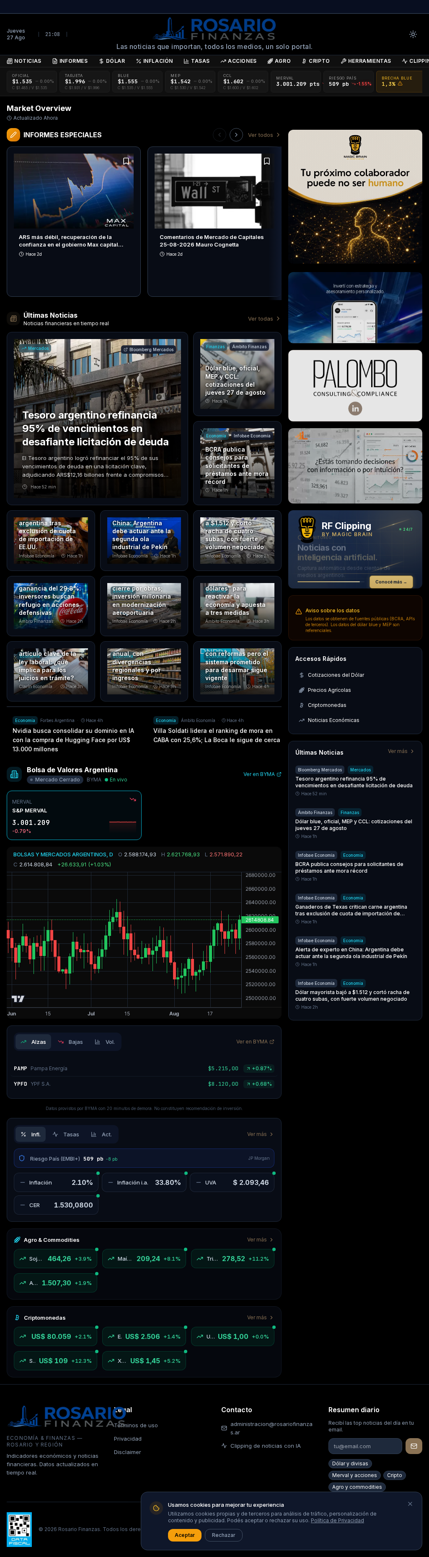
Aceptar (185, 1535)
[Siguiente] (236, 134)
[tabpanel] (144, 1076)
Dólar (115, 61)
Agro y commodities (357, 1487)
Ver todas (260, 318)
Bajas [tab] (76, 1041)
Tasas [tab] (71, 1134)
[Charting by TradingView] (18, 999)
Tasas (200, 61)
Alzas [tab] (38, 1041)
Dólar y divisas (350, 1463)
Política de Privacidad (337, 1520)
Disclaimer (127, 1452)
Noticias (27, 61)
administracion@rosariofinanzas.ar (271, 1428)
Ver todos (260, 134)
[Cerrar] (410, 1503)
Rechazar (223, 1535)
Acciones (242, 61)
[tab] (31, 1134)
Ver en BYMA (259, 774)
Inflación (158, 61)
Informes (73, 61)
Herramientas (369, 61)
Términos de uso (136, 1425)
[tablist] (67, 1042)
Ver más (257, 1134)
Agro (283, 61)
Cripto (319, 61)
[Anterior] (219, 134)
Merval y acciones (354, 1475)
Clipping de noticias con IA (265, 1445)
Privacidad (128, 1438)
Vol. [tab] (110, 1041)
